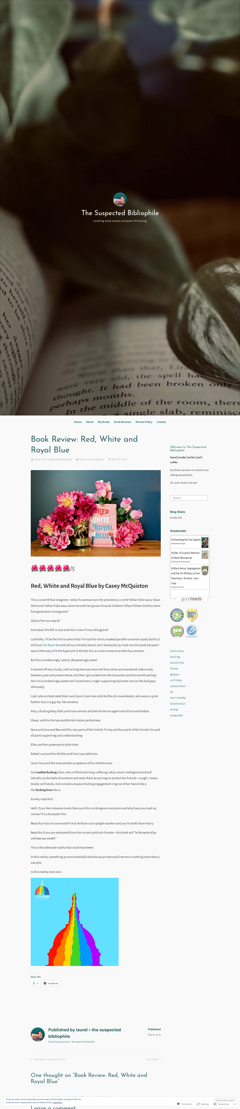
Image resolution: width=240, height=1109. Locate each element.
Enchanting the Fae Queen (186, 539)
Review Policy (144, 421)
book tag (175, 656)
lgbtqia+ (99, 459)
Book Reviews (122, 421)
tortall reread (177, 703)
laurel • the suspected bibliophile (53, 459)
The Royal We (51, 645)
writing (174, 709)
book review (86, 459)
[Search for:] (188, 497)
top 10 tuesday (178, 697)
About (89, 421)
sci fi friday (176, 680)
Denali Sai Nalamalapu (181, 562)
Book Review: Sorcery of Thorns (47, 1060)
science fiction (178, 686)
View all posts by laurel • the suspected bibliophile (71, 1041)
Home (78, 421)
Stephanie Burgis (179, 543)
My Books (104, 421)
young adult (176, 715)
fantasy (174, 668)
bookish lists (177, 662)
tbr (171, 692)
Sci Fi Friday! (152, 1060)
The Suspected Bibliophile (120, 213)
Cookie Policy (57, 1102)
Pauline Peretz (178, 587)
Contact (161, 421)
